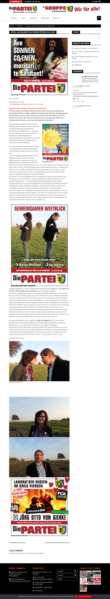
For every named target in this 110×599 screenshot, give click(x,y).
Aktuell (14, 18)
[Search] (99, 37)
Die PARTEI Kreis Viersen (83, 86)
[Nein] (108, 596)
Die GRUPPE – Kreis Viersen (32, 1)
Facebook (60, 571)
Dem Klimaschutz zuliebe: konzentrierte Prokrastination (18, 574)
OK (76, 596)
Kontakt (56, 18)
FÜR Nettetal (77, 65)
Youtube (59, 579)
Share (83, 101)
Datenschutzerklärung (85, 596)
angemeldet (18, 553)
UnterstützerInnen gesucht (18, 542)
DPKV (23, 18)
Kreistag (33, 18)
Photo (77, 99)
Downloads (45, 18)
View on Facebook (76, 101)
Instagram (60, 575)
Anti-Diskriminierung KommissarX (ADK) (56, 542)
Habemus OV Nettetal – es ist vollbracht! (85, 48)
